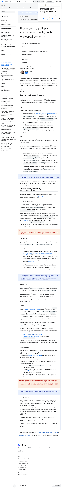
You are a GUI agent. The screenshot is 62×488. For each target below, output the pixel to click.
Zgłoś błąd (20, 456)
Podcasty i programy (22, 469)
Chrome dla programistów (23, 463)
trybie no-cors (38, 279)
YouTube (19, 476)
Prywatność (24, 485)
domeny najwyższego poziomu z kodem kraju (46, 113)
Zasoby (18, 1)
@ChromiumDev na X (22, 474)
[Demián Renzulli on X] (26, 73)
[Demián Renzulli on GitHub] (27, 73)
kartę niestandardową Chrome (35, 355)
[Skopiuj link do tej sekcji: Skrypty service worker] (34, 201)
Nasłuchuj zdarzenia (32, 334)
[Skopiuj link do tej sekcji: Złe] (23, 136)
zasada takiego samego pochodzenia (46, 82)
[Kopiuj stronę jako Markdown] (44, 36)
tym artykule (31, 261)
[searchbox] (8, 12)
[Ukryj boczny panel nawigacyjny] (14, 486)
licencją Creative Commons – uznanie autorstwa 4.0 (48, 432)
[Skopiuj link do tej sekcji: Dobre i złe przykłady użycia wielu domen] (48, 95)
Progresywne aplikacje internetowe (30, 7)
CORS (43, 278)
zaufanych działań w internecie (36, 391)
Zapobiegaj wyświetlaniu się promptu (31, 336)
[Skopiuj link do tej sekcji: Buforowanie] (28, 238)
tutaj (50, 278)
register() (40, 205)
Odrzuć (44, 18)
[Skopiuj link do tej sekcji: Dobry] (25, 108)
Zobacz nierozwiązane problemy (24, 458)
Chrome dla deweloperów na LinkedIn (25, 478)
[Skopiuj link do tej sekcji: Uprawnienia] (28, 284)
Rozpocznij (54, 18)
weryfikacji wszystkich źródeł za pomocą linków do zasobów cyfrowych (44, 392)
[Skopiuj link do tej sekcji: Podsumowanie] (30, 397)
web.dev (21, 24)
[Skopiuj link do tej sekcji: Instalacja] (26, 305)
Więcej (26, 1)
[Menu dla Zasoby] (21, 1)
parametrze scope (25, 220)
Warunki (19, 485)
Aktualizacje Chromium (22, 465)
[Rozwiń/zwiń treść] (29, 41)
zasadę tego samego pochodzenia (41, 196)
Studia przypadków (22, 467)
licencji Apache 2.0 (33, 434)
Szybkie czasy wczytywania (15, 7)
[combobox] (39, 1)
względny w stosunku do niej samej (32, 309)
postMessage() (29, 370)
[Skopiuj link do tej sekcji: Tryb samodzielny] (31, 347)
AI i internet (3, 7)
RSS (19, 480)
